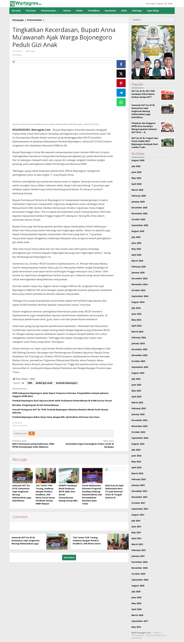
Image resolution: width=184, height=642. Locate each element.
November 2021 (139, 497)
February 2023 (139, 408)
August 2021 (138, 514)
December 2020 (139, 562)
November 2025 (139, 213)
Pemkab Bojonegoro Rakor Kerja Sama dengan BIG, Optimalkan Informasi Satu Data (55, 417)
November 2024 (139, 284)
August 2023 (138, 373)
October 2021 (138, 503)
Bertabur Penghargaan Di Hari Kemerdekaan (35, 405)
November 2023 (139, 355)
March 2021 (137, 544)
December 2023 (139, 349)
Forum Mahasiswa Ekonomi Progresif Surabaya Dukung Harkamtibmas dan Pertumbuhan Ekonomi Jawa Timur (92, 494)
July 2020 (136, 591)
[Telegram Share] (121, 93)
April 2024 (136, 325)
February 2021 (139, 550)
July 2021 (136, 520)
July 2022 (136, 449)
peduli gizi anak (44, 383)
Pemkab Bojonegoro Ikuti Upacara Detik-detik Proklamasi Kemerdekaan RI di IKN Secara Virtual (62, 400)
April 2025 (136, 254)
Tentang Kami (137, 635)
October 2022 (138, 432)
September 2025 (140, 225)
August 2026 (138, 160)
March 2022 (137, 473)
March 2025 (137, 260)
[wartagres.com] (25, 3)
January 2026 (138, 201)
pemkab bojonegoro (66, 383)
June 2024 (136, 313)
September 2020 (140, 579)
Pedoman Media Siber (156, 635)
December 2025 (139, 207)
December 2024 (139, 278)
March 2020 (137, 615)
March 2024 (137, 331)
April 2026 (136, 184)
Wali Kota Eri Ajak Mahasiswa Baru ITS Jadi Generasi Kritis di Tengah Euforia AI (114, 491)
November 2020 (139, 568)
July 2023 (136, 378)
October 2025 (138, 219)
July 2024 (136, 308)
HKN (30, 383)
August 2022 (138, 443)
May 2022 (136, 461)
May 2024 (136, 319)
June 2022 (136, 455)
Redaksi (157, 632)
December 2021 (139, 491)
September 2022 (140, 438)
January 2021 (138, 556)
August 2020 (138, 585)
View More (69, 557)
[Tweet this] (121, 74)
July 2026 (136, 166)
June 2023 (136, 384)
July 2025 (136, 237)
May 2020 (136, 603)
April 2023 (136, 396)
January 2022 (138, 485)
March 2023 (137, 402)
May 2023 (136, 390)
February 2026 (139, 195)
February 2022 (139, 479)
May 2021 (136, 532)
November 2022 (139, 426)
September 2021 (140, 508)
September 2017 (140, 621)
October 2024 (138, 290)
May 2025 (136, 249)
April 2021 (136, 538)
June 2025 (136, 243)
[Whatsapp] (121, 102)
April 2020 (136, 609)
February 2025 (139, 266)
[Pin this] (121, 83)
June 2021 (136, 526)
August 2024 (138, 302)
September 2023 (140, 367)
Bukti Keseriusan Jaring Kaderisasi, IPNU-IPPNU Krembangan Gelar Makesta (33, 443)
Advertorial (136, 638)
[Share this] (121, 64)
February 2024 (139, 337)
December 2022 (139, 420)
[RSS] (31, 433)
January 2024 (138, 343)
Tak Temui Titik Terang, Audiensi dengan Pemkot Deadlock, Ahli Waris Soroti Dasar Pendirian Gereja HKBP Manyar (45, 494)
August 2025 (138, 231)
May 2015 (136, 627)
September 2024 (140, 296)
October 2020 (138, 573)
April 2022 (136, 467)
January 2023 (138, 414)
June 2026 (136, 172)
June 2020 (136, 597)
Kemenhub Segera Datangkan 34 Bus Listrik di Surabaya (90, 443)
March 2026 (137, 189)
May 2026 (136, 178)
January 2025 (138, 272)
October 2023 (138, 361)
